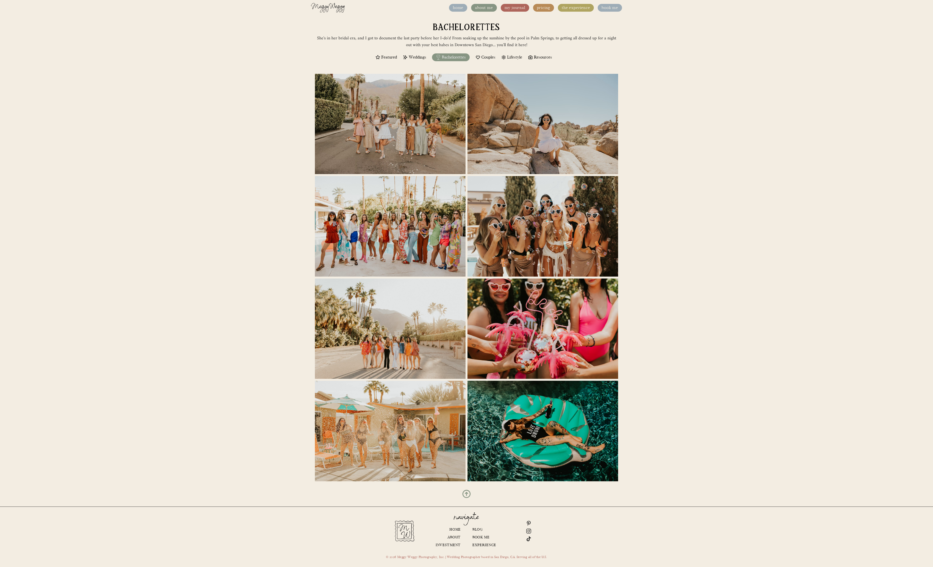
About (454, 537)
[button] (466, 494)
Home (458, 7)
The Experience (576, 7)
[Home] (328, 8)
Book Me (610, 7)
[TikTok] (528, 538)
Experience (484, 545)
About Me (484, 7)
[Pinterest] (528, 523)
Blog (477, 529)
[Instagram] (528, 531)
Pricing (543, 7)
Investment (448, 545)
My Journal (515, 7)
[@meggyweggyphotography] (404, 531)
